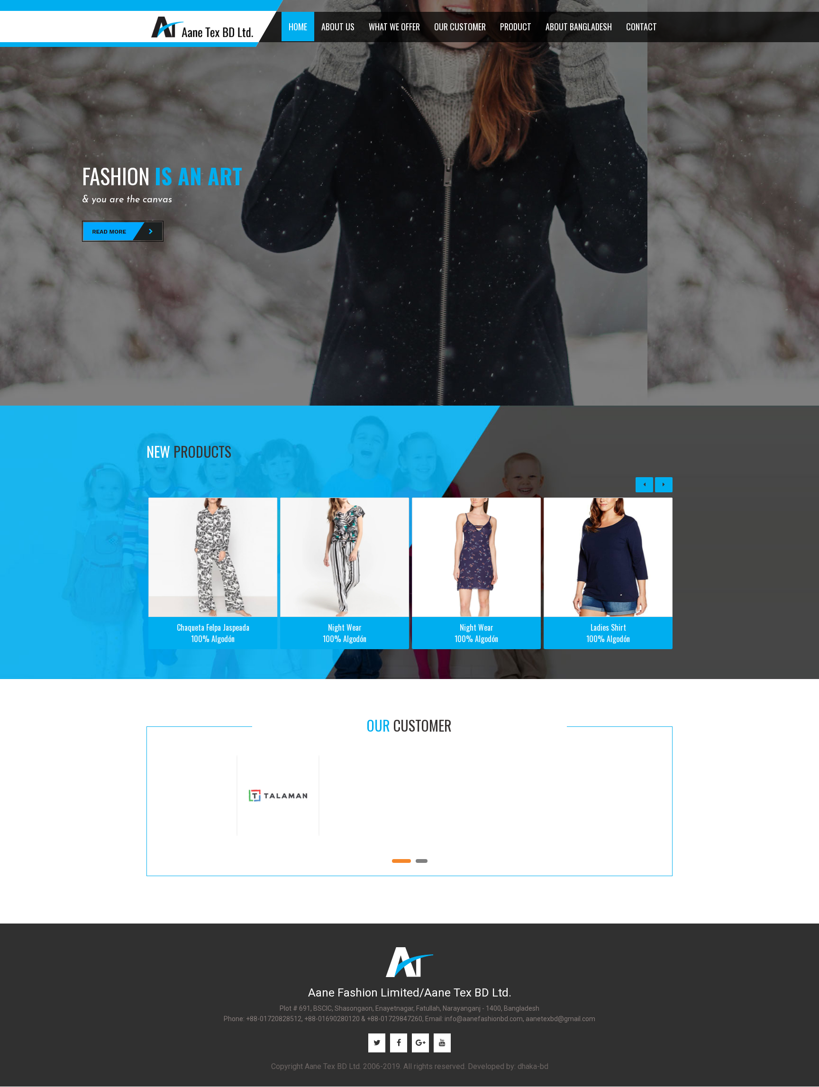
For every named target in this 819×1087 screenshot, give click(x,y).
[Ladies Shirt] (476, 557)
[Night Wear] (212, 557)
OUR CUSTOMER (460, 26)
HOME (298, 26)
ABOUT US (338, 26)
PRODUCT (515, 26)
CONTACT (641, 26)
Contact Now (123, 231)
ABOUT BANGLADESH (579, 26)
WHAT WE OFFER (394, 26)
